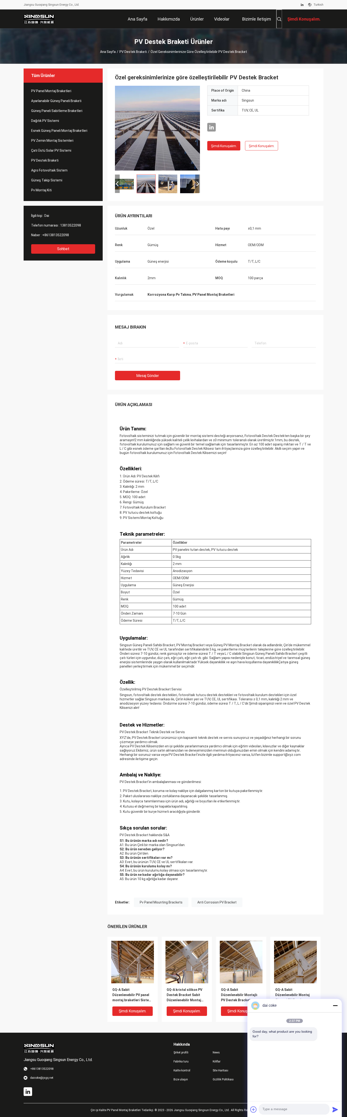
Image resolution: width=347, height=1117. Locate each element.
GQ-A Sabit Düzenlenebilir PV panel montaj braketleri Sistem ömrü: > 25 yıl (132, 995)
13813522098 (70, 225)
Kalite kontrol (182, 1070)
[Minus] (335, 1005)
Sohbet (63, 249)
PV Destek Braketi (133, 52)
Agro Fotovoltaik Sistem (49, 170)
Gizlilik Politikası (223, 1079)
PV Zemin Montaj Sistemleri (52, 140)
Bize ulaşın (181, 1079)
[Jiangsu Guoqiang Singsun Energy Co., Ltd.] (39, 19)
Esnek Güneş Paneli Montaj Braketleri (59, 131)
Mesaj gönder (147, 375)
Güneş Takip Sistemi (46, 180)
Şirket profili (181, 1052)
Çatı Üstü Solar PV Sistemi (51, 150)
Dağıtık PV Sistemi (45, 121)
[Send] (335, 1109)
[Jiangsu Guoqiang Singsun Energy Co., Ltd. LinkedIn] (302, 4)
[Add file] (253, 1109)
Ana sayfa (108, 52)
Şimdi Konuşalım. (224, 146)
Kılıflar (216, 1061)
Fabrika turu (181, 1061)
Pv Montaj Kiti (41, 190)
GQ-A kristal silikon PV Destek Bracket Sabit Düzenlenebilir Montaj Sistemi (184, 995)
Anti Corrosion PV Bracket (217, 902)
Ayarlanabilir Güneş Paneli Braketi (56, 101)
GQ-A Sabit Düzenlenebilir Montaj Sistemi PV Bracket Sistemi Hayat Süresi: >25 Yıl (295, 995)
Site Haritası (220, 1070)
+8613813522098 (55, 235)
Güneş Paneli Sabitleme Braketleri (56, 111)
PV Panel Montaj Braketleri (51, 91)
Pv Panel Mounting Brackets (161, 902)
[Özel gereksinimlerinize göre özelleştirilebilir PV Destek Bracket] (157, 128)
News (216, 1052)
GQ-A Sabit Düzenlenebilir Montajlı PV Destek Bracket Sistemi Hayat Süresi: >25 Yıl (241, 995)
